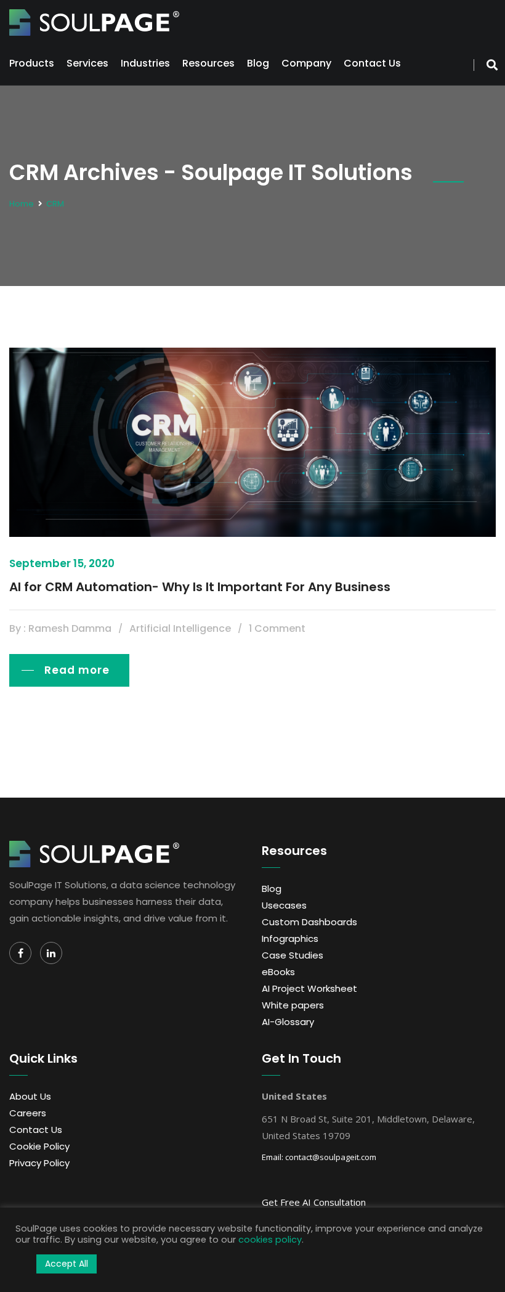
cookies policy (270, 1239)
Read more (77, 670)
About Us (30, 1096)
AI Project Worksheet (309, 988)
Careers (27, 1112)
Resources (208, 63)
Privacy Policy (39, 1162)
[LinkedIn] (51, 953)
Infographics (290, 938)
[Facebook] (20, 953)
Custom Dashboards (309, 921)
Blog (258, 63)
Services (87, 63)
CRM (55, 204)
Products (31, 63)
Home (21, 204)
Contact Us (372, 63)
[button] (22, 1264)
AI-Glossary (288, 1021)
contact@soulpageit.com (330, 1157)
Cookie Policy (39, 1146)
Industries (145, 63)
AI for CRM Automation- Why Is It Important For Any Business (199, 586)
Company (306, 63)
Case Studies (292, 955)
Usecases (284, 905)
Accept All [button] (66, 1263)
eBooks (278, 971)
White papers (293, 1005)
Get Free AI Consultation (314, 1202)
